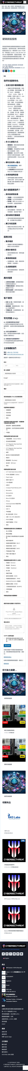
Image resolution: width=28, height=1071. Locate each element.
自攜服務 (8, 410)
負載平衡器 (9, 573)
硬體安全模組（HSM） (12, 584)
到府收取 (8, 412)
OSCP (3, 1024)
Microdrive (9, 490)
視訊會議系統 (9, 540)
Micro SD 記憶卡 (10, 498)
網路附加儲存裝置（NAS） (13, 548)
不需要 (8, 432)
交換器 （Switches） (11, 568)
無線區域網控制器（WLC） (13, 543)
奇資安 (6, 64)
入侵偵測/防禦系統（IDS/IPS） (14, 586)
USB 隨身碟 (9, 482)
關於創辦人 (5, 1052)
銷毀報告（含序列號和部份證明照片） (15, 429)
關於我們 (4, 1044)
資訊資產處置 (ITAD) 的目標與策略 (13, 396)
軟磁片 (8, 457)
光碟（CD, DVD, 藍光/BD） (13, 517)
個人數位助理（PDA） (12, 514)
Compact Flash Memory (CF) (13, 487)
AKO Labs (7, 831)
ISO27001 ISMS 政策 (8, 1054)
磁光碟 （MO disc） (11, 463)
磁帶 (7, 452)
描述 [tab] (5, 76)
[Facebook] (3, 71)
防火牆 (8, 570)
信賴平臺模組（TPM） (12, 522)
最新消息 (4, 1047)
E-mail (6, 378)
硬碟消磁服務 (8, 764)
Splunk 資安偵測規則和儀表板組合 (14, 931)
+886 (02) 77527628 (12, 352)
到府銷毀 (8, 415)
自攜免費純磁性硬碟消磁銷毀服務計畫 (12, 1009)
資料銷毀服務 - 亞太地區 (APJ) (10, 1014)
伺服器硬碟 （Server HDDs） (14, 438)
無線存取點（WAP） (11, 546)
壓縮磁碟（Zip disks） (12, 460)
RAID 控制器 (9, 519)
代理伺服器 (9, 589)
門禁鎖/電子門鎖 (10, 551)
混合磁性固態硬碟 (11, 441)
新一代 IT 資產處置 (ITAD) (9, 1011)
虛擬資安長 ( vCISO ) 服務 (9, 1019)
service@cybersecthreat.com (15, 354)
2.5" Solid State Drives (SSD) (14, 472)
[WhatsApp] (14, 71)
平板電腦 (8, 511)
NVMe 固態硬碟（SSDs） (13, 474)
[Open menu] (24, 2)
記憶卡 (8, 485)
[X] (6, 71)
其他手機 (8, 506)
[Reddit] (11, 71)
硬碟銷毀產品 (7, 657)
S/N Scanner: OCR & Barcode (12, 899)
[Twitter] (3, 953)
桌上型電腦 (9, 531)
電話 (5, 388)
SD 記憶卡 (9, 495)
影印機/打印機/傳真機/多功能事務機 (15, 537)
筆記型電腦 (9, 533)
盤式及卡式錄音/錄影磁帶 (12, 455)
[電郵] (21, 953)
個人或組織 (7, 370)
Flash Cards (9, 477)
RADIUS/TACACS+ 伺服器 (13, 581)
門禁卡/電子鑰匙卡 (11, 553)
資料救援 (4, 1021)
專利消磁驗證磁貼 (9, 730)
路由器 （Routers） (11, 565)
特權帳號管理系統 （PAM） (13, 578)
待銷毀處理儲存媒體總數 (11, 595)
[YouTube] (14, 953)
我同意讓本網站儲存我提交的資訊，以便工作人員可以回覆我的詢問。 (15, 640)
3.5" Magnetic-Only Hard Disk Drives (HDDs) (14, 444)
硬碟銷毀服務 (14, 64)
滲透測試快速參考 (9, 865)
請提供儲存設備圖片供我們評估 (12, 603)
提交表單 (7, 645)
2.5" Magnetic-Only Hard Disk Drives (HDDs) (14, 449)
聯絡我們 (4, 1049)
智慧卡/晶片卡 (10, 480)
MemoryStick (9, 493)
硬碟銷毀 (9, 64)
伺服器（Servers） (11, 562)
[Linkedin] (7, 953)
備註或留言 (7, 622)
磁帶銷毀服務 (8, 698)
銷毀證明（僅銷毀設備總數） (14, 425)
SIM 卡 (8, 509)
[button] (23, 13)
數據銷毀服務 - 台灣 (7, 1016)
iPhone (8, 501)
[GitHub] (10, 953)
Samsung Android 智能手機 (13, 503)
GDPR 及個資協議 (9, 635)
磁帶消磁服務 (8, 796)
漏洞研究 (4, 1034)
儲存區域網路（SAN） (12, 576)
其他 (7, 418)
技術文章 (4, 1031)
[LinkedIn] (9, 71)
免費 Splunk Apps (7, 1037)
